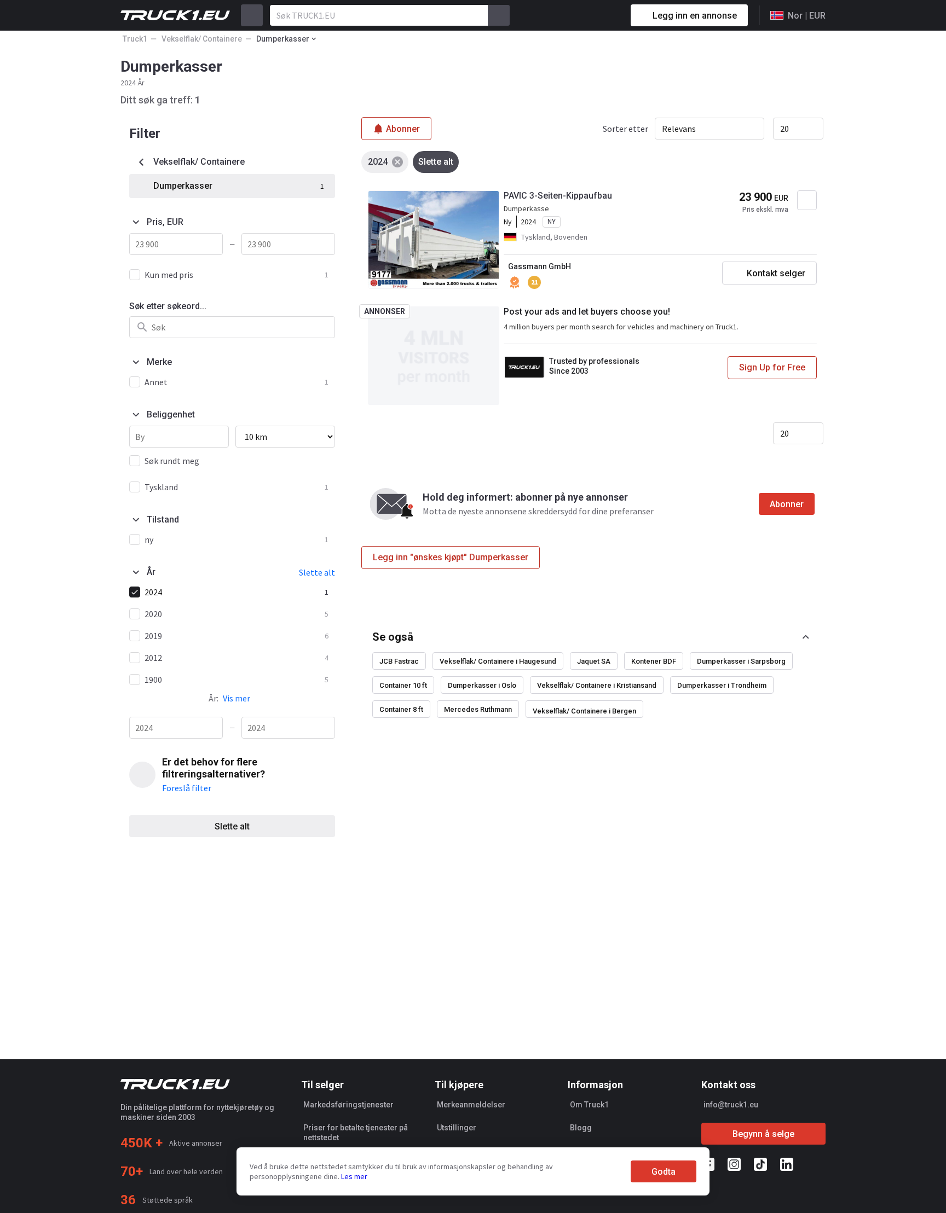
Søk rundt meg (172, 460)
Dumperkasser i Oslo (482, 685)
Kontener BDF (653, 661)
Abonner (787, 504)
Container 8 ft (401, 709)
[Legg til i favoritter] (807, 200)
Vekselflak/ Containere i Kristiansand (596, 685)
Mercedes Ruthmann (478, 709)
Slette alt (232, 826)
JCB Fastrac (399, 661)
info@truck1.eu (730, 1104)
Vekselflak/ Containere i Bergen (584, 711)
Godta (663, 1171)
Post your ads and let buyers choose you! (587, 311)
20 (784, 128)
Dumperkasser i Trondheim (721, 685)
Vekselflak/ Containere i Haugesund (498, 661)
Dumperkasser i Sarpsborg (741, 661)
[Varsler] (583, 15)
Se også (392, 636)
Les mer (354, 1176)
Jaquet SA (593, 661)
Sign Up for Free (772, 367)
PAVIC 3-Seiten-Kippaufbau (558, 195)
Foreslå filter (186, 787)
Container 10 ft (403, 685)
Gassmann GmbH (539, 266)
